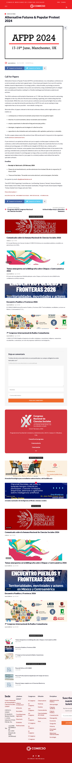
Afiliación (19, 708)
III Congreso (31, 732)
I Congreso (31, 739)
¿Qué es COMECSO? (20, 704)
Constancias (36, 447)
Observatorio (42, 700)
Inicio (58, 2)
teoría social (44, 195)
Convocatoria (36, 443)
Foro (39, 721)
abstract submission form (16, 137)
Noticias (40, 704)
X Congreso (31, 700)
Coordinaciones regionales (21, 715)
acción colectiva (10, 195)
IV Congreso (31, 727)
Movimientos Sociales (23, 195)
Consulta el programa (36, 439)
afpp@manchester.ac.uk (24, 179)
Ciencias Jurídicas (52, 707)
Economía (53, 721)
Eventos (40, 707)
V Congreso (31, 723)
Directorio (19, 719)
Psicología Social (53, 729)
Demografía (53, 718)
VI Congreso (31, 719)
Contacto (63, 2)
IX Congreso (31, 704)
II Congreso (31, 736)
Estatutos (19, 722)
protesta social (34, 195)
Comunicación (54, 715)
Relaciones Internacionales (54, 733)
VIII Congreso (31, 709)
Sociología (53, 737)
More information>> (11, 192)
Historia (52, 726)
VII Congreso (31, 714)
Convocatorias (11, 13)
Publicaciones (20, 725)
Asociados (19, 711)
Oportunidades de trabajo (42, 714)
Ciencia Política (52, 711)
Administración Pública (54, 700)
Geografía (53, 723)
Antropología (54, 704)
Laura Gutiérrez (11, 63)
